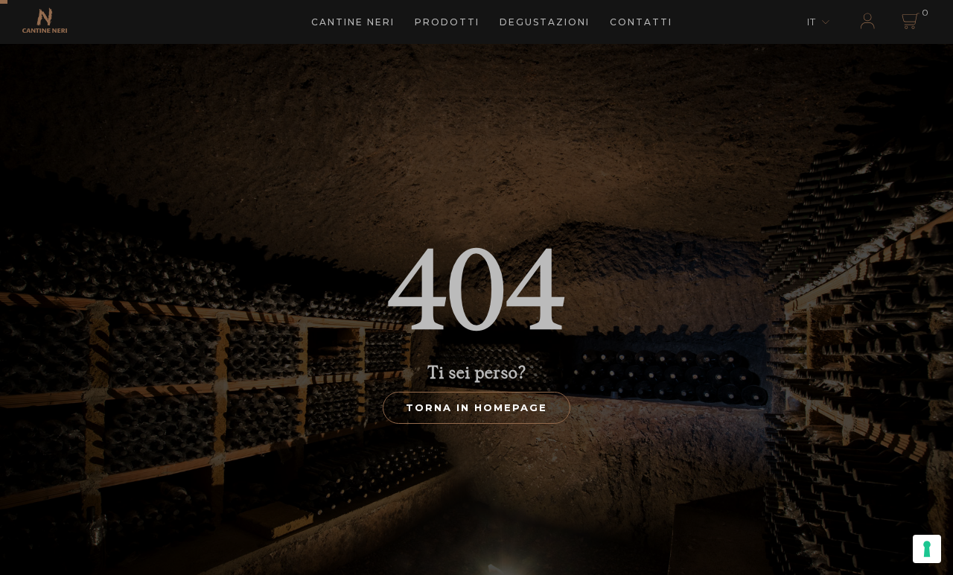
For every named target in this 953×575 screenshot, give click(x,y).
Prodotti (447, 22)
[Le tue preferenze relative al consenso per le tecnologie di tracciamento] (927, 549)
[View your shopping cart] (909, 23)
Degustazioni (545, 22)
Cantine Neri (353, 22)
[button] (819, 22)
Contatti (641, 22)
